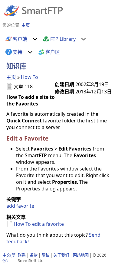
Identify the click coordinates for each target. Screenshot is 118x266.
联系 (22, 255)
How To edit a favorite (39, 224)
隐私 (45, 255)
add (10, 206)
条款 (34, 255)
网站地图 (81, 255)
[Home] (33, 10)
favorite (25, 206)
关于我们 (61, 255)
